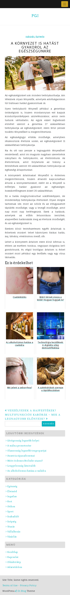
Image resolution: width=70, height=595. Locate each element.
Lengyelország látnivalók (21, 465)
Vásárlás (12, 536)
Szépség (11, 521)
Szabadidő (13, 516)
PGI (35, 16)
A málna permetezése (19, 445)
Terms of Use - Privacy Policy (19, 585)
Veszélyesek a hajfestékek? (32, 410)
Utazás (11, 526)
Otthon (11, 506)
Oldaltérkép (14, 562)
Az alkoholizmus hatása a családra (26, 470)
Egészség (30, 37)
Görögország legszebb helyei (23, 440)
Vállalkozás (13, 531)
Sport (10, 511)
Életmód (40, 37)
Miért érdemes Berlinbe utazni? (25, 460)
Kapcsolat (12, 557)
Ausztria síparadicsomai (21, 455)
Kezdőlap (12, 552)
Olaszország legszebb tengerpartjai (27, 450)
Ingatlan (12, 496)
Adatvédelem (14, 567)
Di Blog (21, 590)
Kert (9, 501)
